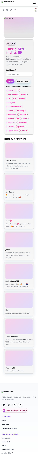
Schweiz (11, 126)
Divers (23, 94)
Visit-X (24, 130)
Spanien (20, 126)
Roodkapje (9, 192)
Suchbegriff (11, 70)
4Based (10, 90)
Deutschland (13, 94)
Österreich (23, 122)
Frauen (10, 110)
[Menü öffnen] (34, 3)
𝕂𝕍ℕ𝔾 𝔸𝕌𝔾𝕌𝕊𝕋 (11, 336)
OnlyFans (11, 122)
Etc (9, 98)
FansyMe (11, 102)
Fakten (22, 98)
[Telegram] (3, 9)
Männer (11, 118)
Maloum (22, 114)
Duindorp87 (10, 368)
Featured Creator (14, 106)
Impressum (6, 438)
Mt (18, 118)
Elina (7, 310)
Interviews (12, 114)
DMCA (4, 445)
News (25, 118)
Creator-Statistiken (9, 428)
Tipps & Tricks (13, 130)
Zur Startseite (22, 81)
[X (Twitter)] (11, 9)
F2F (14, 98)
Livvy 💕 (8, 221)
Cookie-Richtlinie (8, 449)
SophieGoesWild (12, 281)
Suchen (10, 81)
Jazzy (7, 250)
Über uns (5, 425)
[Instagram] (7, 9)
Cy (18, 90)
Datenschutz (6, 442)
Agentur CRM (7, 453)
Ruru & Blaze (10, 160)
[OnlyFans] (15, 9)
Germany (20, 110)
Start (4, 421)
